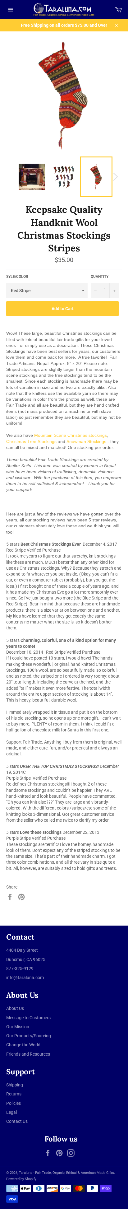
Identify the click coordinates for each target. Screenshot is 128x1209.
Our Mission (17, 1026)
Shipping (14, 1084)
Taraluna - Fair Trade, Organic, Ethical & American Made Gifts (66, 1173)
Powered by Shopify (21, 1179)
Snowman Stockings (86, 441)
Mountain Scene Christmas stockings (70, 435)
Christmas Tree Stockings (31, 441)
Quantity (99, 276)
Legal (11, 1112)
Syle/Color (17, 276)
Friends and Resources (28, 1054)
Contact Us (17, 1121)
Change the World (23, 1044)
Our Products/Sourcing (28, 1035)
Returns (13, 1093)
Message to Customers (28, 1017)
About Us (15, 1008)
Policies (13, 1103)
